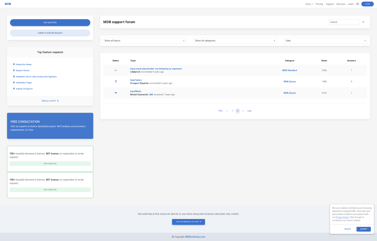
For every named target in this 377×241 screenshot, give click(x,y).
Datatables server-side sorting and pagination (36, 77)
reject (348, 229)
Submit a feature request (50, 33)
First (221, 111)
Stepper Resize (23, 70)
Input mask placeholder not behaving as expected (156, 69)
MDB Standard (289, 70)
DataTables (136, 80)
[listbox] (144, 41)
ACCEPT (363, 229)
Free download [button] (50, 164)
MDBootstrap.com (195, 236)
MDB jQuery (290, 81)
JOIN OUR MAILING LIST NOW (187, 222)
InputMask (135, 91)
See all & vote (49, 101)
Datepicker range (24, 64)
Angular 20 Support (24, 89)
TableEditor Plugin (24, 83)
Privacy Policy (342, 217)
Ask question (50, 22)
